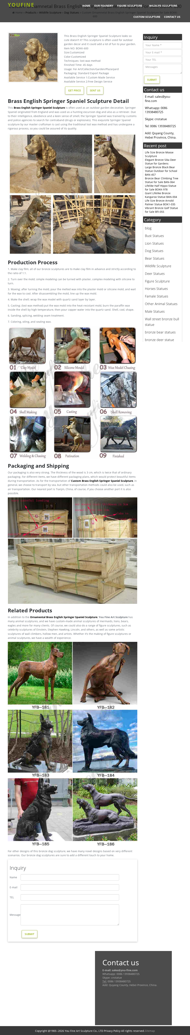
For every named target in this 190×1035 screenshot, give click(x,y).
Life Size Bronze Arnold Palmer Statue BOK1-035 (160, 202)
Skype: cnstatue (156, 119)
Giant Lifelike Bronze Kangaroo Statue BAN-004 (161, 195)
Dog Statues (154, 251)
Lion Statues (154, 243)
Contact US (172, 17)
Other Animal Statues (161, 304)
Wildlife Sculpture (163, 5)
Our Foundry (103, 5)
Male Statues (155, 311)
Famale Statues (156, 296)
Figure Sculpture (129, 5)
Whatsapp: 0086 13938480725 (156, 110)
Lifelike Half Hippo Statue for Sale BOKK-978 (160, 187)
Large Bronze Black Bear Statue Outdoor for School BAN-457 (161, 170)
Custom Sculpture (146, 17)
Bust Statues (154, 235)
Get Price (74, 90)
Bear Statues (154, 258)
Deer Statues (155, 273)
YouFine (21, 4)
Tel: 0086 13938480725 (160, 126)
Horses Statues (156, 288)
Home (86, 5)
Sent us (95, 90)
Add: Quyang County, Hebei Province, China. (160, 135)
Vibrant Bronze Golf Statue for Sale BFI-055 (161, 209)
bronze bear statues (160, 332)
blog (148, 228)
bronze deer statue (159, 340)
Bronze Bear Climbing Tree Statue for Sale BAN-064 (161, 180)
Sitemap (150, 1031)
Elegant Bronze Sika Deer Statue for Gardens (160, 161)
